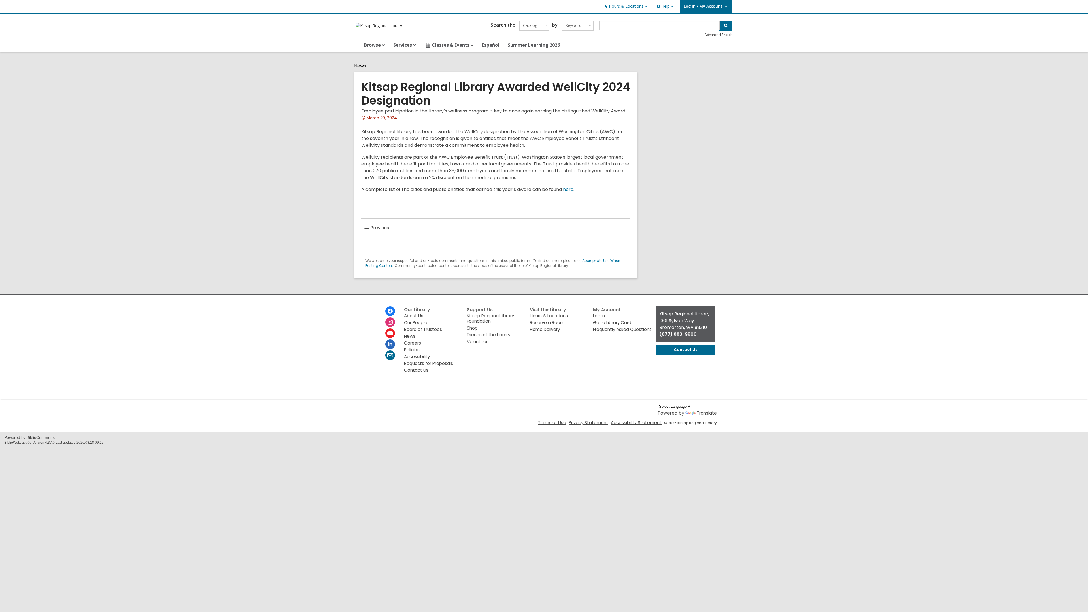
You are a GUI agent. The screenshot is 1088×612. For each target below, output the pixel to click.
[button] (625, 6)
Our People (415, 323)
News (360, 66)
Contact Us (416, 370)
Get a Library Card (612, 323)
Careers (412, 343)
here (568, 189)
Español (490, 45)
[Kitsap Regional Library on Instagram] (390, 322)
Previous (381, 228)
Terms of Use (552, 423)
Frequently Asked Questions (622, 329)
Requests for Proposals (428, 363)
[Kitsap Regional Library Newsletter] (390, 355)
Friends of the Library (488, 335)
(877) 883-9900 (678, 334)
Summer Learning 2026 (534, 45)
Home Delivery (545, 329)
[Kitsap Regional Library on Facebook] (390, 311)
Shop (472, 328)
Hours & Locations (549, 316)
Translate (707, 413)
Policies (412, 350)
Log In (599, 316)
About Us (413, 316)
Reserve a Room (547, 323)
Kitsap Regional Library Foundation (490, 318)
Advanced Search (718, 34)
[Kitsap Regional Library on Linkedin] (390, 344)
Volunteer (477, 342)
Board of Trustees (423, 329)
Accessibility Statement (636, 423)
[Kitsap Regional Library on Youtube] (390, 333)
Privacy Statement (588, 423)
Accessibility (417, 357)
